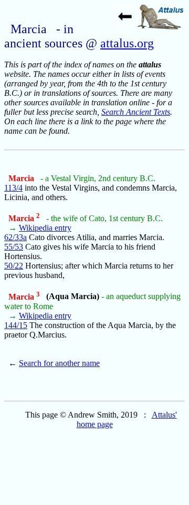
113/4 (13, 187)
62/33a (15, 237)
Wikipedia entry (45, 227)
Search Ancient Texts (135, 111)
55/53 (13, 246)
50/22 (13, 265)
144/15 (15, 325)
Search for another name (59, 363)
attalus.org (127, 43)
